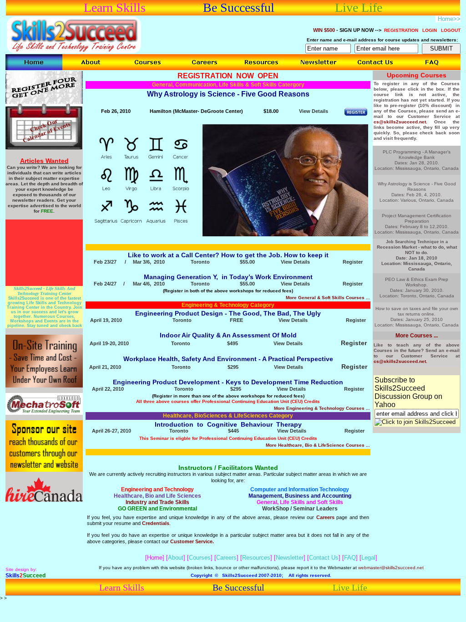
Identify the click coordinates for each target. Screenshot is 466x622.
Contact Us (324, 557)
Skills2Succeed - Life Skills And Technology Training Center (44, 289)
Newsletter (290, 557)
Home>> (449, 18)
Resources (256, 557)
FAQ (350, 557)
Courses (200, 557)
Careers (226, 557)
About (175, 557)
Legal (368, 557)
